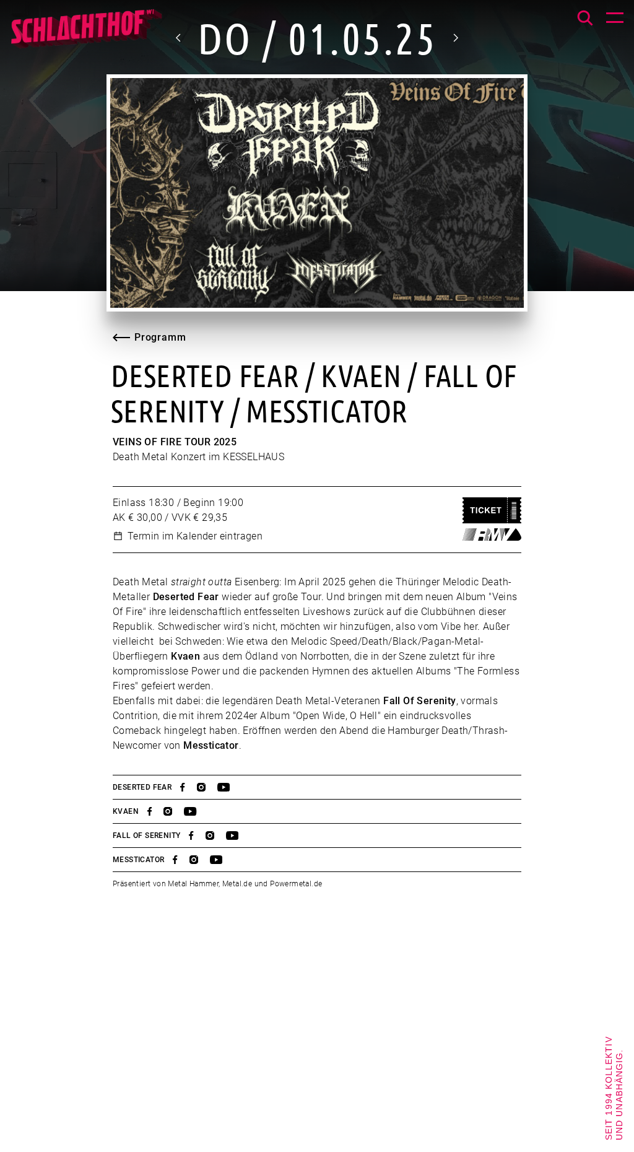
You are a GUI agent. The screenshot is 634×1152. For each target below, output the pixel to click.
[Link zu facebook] (188, 787)
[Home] (86, 34)
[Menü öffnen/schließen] (614, 19)
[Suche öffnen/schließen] (585, 18)
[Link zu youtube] (229, 787)
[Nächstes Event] (455, 38)
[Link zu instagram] (207, 787)
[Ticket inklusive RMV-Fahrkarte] (491, 534)
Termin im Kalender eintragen (195, 536)
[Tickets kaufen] (491, 510)
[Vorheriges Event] (179, 38)
